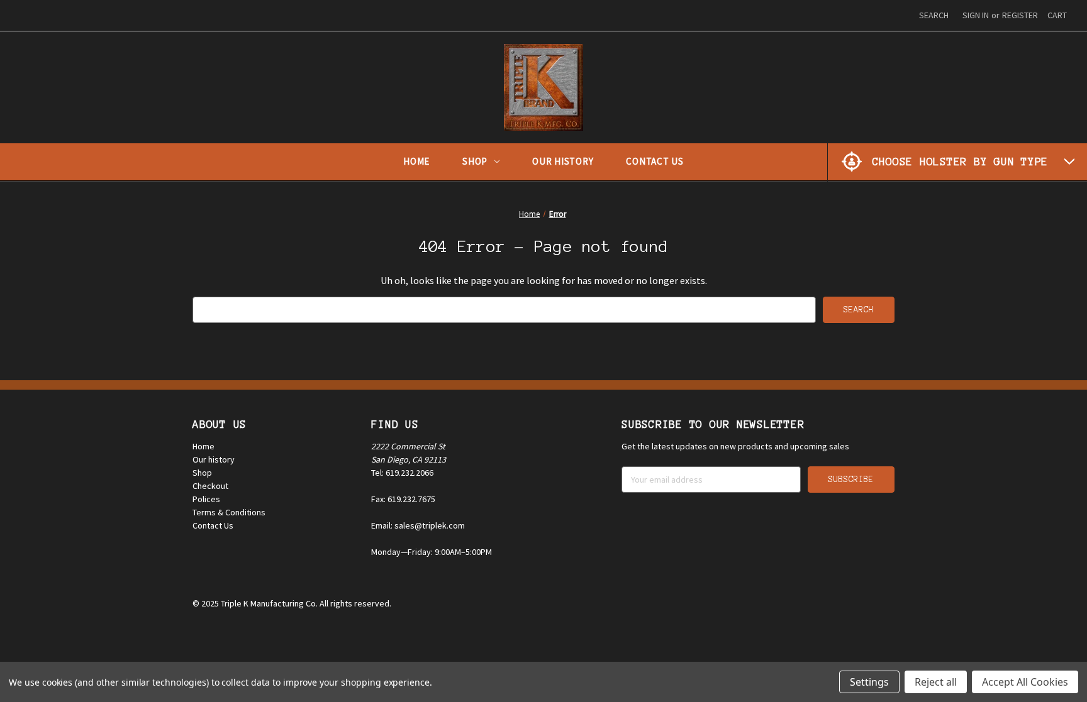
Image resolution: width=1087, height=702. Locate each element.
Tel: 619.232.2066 (402, 472)
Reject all (936, 682)
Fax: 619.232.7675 (403, 499)
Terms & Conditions (228, 512)
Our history (213, 459)
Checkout (210, 485)
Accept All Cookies (1025, 682)
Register (1020, 15)
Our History (562, 161)
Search (934, 15)
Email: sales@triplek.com (418, 525)
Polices (206, 499)
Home (416, 161)
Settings (869, 682)
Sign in (975, 15)
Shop (475, 161)
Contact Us (655, 161)
